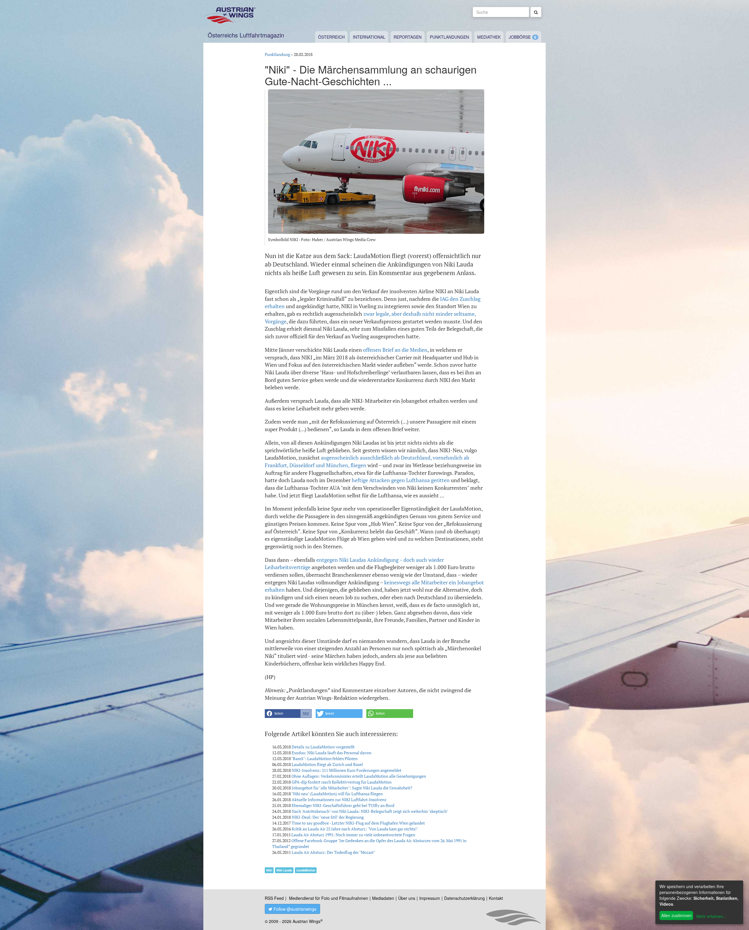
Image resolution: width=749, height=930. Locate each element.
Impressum (429, 898)
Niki (269, 870)
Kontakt (496, 898)
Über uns (406, 898)
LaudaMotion (305, 870)
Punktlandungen (449, 37)
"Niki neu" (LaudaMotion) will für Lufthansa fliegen (337, 793)
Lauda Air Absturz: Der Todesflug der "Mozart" (333, 852)
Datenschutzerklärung (464, 898)
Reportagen (408, 37)
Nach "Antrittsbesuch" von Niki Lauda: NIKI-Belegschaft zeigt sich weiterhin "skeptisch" (370, 811)
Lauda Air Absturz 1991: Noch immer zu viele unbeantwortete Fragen (353, 834)
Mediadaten (383, 898)
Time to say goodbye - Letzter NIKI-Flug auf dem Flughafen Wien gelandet (358, 823)
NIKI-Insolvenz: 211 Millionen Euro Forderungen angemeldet (346, 770)
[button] (288, 713)
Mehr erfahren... (711, 916)
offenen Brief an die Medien (395, 349)
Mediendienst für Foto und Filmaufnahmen (328, 898)
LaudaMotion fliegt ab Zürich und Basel (327, 764)
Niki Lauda (284, 870)
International (369, 37)
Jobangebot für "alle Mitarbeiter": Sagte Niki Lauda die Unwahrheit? (352, 788)
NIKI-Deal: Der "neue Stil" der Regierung (328, 817)
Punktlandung (277, 54)
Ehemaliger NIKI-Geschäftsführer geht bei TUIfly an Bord (343, 805)
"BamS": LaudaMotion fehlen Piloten (324, 758)
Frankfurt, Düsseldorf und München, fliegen (315, 465)
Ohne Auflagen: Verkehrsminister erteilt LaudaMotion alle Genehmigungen (358, 776)
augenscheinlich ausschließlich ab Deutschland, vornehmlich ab (395, 457)
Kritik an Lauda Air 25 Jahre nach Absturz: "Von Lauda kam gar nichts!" (355, 829)
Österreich (331, 37)
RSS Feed (274, 898)
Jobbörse (520, 37)
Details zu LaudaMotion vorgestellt (323, 747)
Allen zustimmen (676, 915)
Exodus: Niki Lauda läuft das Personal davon (331, 752)
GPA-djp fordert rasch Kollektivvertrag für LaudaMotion (341, 782)
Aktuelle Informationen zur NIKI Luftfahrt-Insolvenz (339, 799)
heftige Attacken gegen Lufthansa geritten (401, 480)
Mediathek (489, 37)
